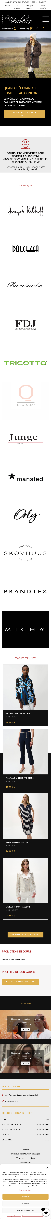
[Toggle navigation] (45, 19)
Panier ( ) (24, 28)
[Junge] (25, 439)
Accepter (25, 1196)
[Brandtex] (25, 591)
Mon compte (7, 28)
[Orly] (25, 515)
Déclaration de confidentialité (32, 1216)
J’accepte (25, 1029)
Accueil (7, 5)
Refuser (25, 1203)
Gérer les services (25, 1190)
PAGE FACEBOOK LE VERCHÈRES (20, 982)
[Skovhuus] (25, 553)
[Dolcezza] (25, 248)
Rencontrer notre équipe (21, 114)
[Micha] (25, 629)
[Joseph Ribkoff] (25, 210)
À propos (17, 6)
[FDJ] (25, 324)
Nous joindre (43, 6)
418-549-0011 (11, 1101)
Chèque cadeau (29, 6)
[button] (47, 1167)
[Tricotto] (25, 362)
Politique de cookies (14, 1216)
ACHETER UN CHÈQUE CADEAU (25, 934)
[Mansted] (25, 477)
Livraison (25, 1149)
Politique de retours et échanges (25, 1153)
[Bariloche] (25, 286)
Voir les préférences (25, 1210)
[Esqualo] (25, 401)
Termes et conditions (25, 1158)
